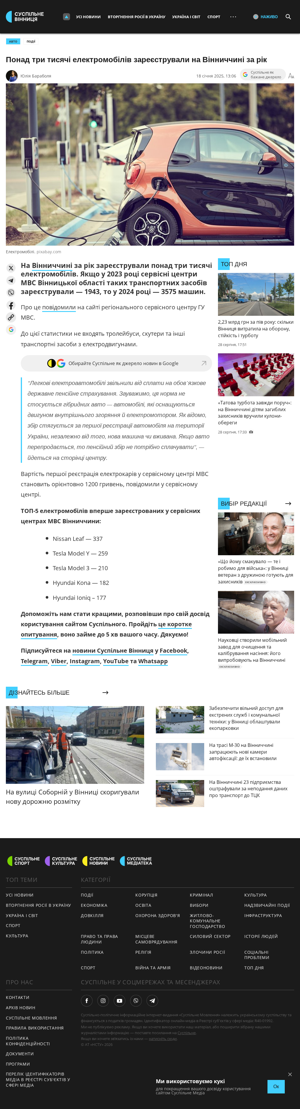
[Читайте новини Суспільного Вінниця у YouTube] (119, 1001)
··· (233, 17)
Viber (59, 661)
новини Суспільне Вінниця (113, 650)
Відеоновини (206, 967)
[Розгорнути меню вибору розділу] (66, 16)
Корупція (146, 895)
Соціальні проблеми (257, 955)
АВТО (13, 41)
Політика (92, 952)
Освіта (143, 905)
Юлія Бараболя (36, 76)
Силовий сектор (210, 936)
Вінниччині (52, 265)
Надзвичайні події (267, 905)
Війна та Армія (153, 967)
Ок (276, 1086)
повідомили (59, 307)
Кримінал (201, 895)
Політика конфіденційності (28, 1040)
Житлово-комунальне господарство (207, 921)
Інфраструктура (263, 915)
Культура (17, 935)
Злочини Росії (207, 952)
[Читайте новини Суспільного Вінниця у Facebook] (87, 1001)
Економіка (94, 905)
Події (31, 41)
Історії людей (261, 936)
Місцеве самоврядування (156, 939)
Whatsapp (153, 661)
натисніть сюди (163, 1038)
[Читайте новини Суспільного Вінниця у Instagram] (103, 1001)
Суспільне (187, 1032)
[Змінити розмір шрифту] (291, 76)
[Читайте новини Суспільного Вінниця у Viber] (136, 1001)
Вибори (199, 905)
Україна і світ (186, 16)
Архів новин (20, 1007)
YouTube (116, 661)
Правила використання (35, 1028)
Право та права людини (99, 939)
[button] (11, 268)
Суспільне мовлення (31, 1018)
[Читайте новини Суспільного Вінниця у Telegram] (152, 1001)
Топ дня (254, 967)
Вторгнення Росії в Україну (136, 16)
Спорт (213, 16)
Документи (20, 1053)
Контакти (18, 997)
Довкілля (92, 915)
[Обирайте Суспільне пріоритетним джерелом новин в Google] (11, 330)
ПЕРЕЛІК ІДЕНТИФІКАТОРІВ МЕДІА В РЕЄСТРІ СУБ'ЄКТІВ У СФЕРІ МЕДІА (38, 1079)
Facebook (173, 650)
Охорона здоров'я (157, 915)
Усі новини (88, 16)
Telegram (34, 661)
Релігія (143, 952)
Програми (18, 1064)
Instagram (85, 661)
